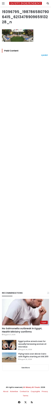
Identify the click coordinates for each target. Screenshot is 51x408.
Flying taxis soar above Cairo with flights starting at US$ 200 (33, 355)
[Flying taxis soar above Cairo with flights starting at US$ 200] (9, 357)
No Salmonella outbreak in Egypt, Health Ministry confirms (22, 330)
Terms (25, 395)
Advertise (14, 391)
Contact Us (24, 391)
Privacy (45, 391)
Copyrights (35, 391)
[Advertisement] (25, 169)
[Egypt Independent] (25, 3)
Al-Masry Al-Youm (31, 387)
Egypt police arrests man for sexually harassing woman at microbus (32, 344)
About (5, 391)
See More (25, 367)
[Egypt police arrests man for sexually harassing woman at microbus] (9, 345)
